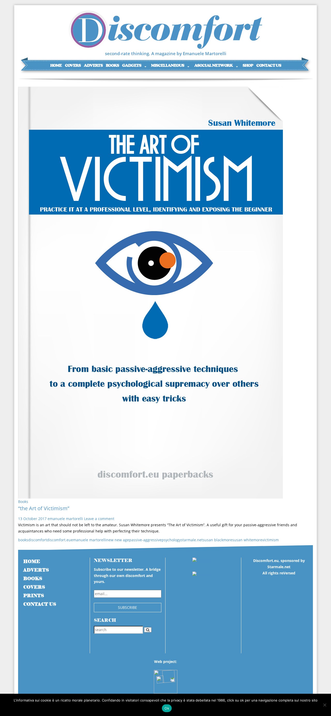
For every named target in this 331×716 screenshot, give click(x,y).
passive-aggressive (145, 539)
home (31, 562)
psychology (171, 539)
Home (56, 65)
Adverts (93, 65)
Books (112, 65)
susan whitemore (247, 539)
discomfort (37, 539)
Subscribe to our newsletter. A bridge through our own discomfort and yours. (127, 575)
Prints (33, 596)
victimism (270, 539)
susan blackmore (217, 539)
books (23, 539)
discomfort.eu (59, 539)
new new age (117, 539)
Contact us (268, 65)
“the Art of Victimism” (43, 508)
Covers (73, 65)
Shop (248, 65)
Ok (166, 708)
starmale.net (192, 539)
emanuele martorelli (65, 518)
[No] (324, 704)
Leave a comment (99, 518)
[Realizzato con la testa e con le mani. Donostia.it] (165, 679)
